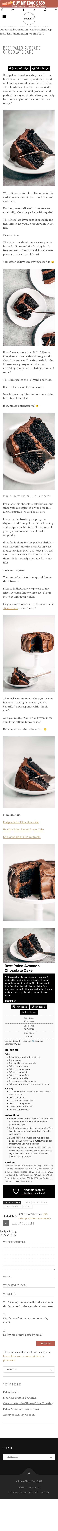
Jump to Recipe (20, 68)
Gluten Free (13, 1206)
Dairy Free (39, 1203)
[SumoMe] (56, 10)
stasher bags (10, 608)
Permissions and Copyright (24, 1492)
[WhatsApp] (45, 10)
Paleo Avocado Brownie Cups (21, 1409)
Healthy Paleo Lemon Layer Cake (23, 829)
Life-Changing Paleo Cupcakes (22, 836)
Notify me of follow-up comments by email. (25, 1320)
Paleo (27, 1206)
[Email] (13, 10)
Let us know (27, 1193)
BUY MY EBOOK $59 (29, 2)
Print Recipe (42, 68)
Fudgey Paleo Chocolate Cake (21, 822)
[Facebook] (24, 10)
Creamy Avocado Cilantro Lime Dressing (28, 1403)
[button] (29, 4)
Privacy (45, 1492)
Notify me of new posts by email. (23, 1334)
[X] (34, 10)
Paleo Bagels (11, 1392)
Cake (27, 1203)
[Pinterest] (2, 10)
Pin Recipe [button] (39, 1007)
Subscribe (34, 1487)
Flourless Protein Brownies (19, 1397)
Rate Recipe (30, 1012)
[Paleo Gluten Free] (29, 19)
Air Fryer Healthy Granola (19, 1414)
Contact (22, 1487)
